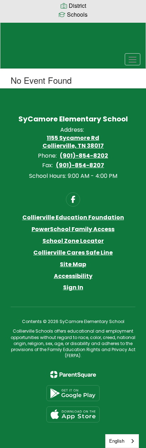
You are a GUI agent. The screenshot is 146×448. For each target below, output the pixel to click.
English (116, 440)
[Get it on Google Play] (73, 393)
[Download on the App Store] (73, 414)
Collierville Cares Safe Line (73, 252)
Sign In (73, 287)
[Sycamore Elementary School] (73, 40)
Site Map (73, 264)
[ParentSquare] (73, 374)
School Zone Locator (73, 241)
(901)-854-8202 (84, 156)
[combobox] (122, 441)
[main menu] (132, 59)
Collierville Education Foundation (73, 217)
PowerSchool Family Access (73, 229)
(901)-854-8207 (80, 165)
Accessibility (73, 276)
